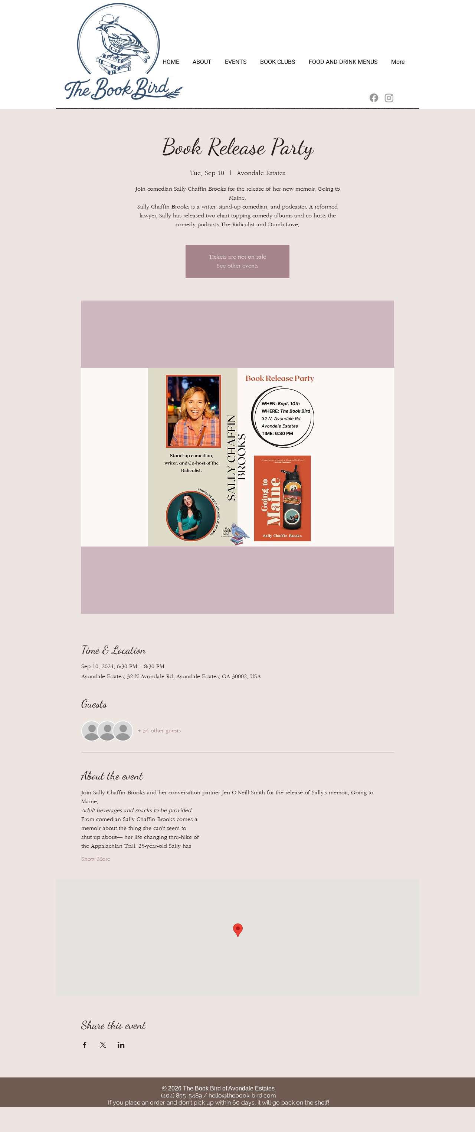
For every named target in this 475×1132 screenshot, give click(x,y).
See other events (237, 266)
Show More (95, 859)
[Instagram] (389, 98)
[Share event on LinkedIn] (121, 1045)
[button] (235, 58)
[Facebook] (374, 98)
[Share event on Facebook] (84, 1045)
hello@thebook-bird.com (242, 1095)
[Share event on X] (103, 1045)
